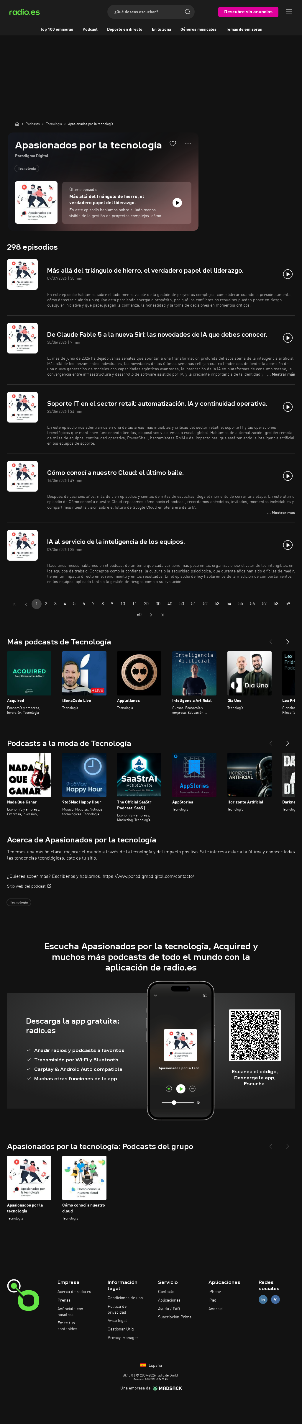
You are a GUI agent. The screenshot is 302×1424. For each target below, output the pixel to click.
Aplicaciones (169, 1300)
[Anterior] (271, 639)
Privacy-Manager (123, 1338)
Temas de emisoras (244, 29)
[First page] (14, 604)
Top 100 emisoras (56, 29)
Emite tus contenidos (67, 1326)
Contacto (166, 1292)
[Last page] (163, 615)
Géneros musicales (198, 29)
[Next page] (151, 615)
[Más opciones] (188, 143)
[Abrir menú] (289, 11)
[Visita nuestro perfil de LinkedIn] (263, 1299)
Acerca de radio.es (74, 1292)
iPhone (215, 1292)
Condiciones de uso (125, 1298)
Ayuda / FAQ (169, 1309)
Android (216, 1309)
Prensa (64, 1300)
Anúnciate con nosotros (70, 1312)
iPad (212, 1300)
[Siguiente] (288, 639)
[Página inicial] (17, 124)
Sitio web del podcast (26, 886)
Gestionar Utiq (121, 1329)
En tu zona (161, 29)
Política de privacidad (117, 1309)
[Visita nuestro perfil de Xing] (275, 1299)
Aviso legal (117, 1321)
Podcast (90, 29)
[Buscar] (187, 11)
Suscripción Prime (174, 1317)
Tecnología (27, 169)
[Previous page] (26, 604)
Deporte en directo (124, 29)
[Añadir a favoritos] (173, 143)
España (154, 1366)
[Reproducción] (177, 202)
